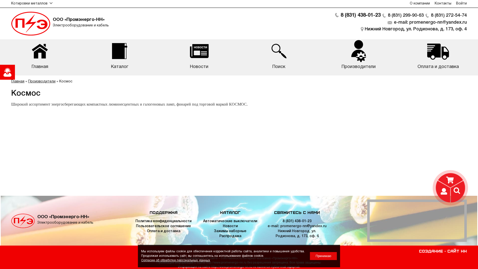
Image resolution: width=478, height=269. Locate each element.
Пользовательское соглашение (163, 226)
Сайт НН (457, 251)
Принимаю (323, 256)
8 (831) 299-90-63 (406, 15)
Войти (461, 3)
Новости (230, 226)
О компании (420, 3)
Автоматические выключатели (230, 221)
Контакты (443, 3)
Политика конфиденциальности (163, 221)
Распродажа (230, 236)
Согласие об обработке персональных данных (175, 260)
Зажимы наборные (230, 231)
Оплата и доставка (163, 231)
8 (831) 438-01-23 (361, 15)
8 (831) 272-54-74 (449, 15)
